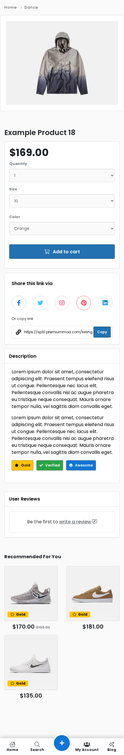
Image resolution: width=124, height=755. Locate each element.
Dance (31, 7)
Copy (102, 331)
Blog (111, 749)
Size (13, 189)
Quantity (18, 163)
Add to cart (66, 251)
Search (37, 749)
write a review (75, 521)
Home (10, 7)
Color (14, 216)
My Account (87, 749)
